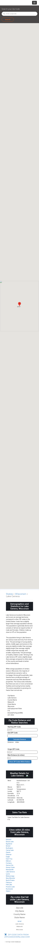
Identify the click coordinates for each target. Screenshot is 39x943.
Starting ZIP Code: (14, 727)
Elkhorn (8, 861)
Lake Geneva (10, 872)
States (9, 594)
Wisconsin (21, 594)
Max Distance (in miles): (16, 755)
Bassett (8, 839)
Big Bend (9, 844)
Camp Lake (10, 850)
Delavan (8, 854)
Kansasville (10, 869)
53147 (19, 921)
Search (7, 19)
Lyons (8, 874)
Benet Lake (10, 841)
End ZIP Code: (13, 733)
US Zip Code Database (12, 942)
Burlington (9, 848)
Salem (8, 891)
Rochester (9, 889)
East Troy (9, 859)
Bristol (8, 846)
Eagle (8, 857)
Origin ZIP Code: (14, 749)
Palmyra (9, 882)
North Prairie (10, 880)
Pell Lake (9, 884)
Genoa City (9, 865)
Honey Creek (10, 867)
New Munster (10, 878)
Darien (8, 852)
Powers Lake (10, 887)
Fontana (9, 863)
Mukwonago (10, 876)
